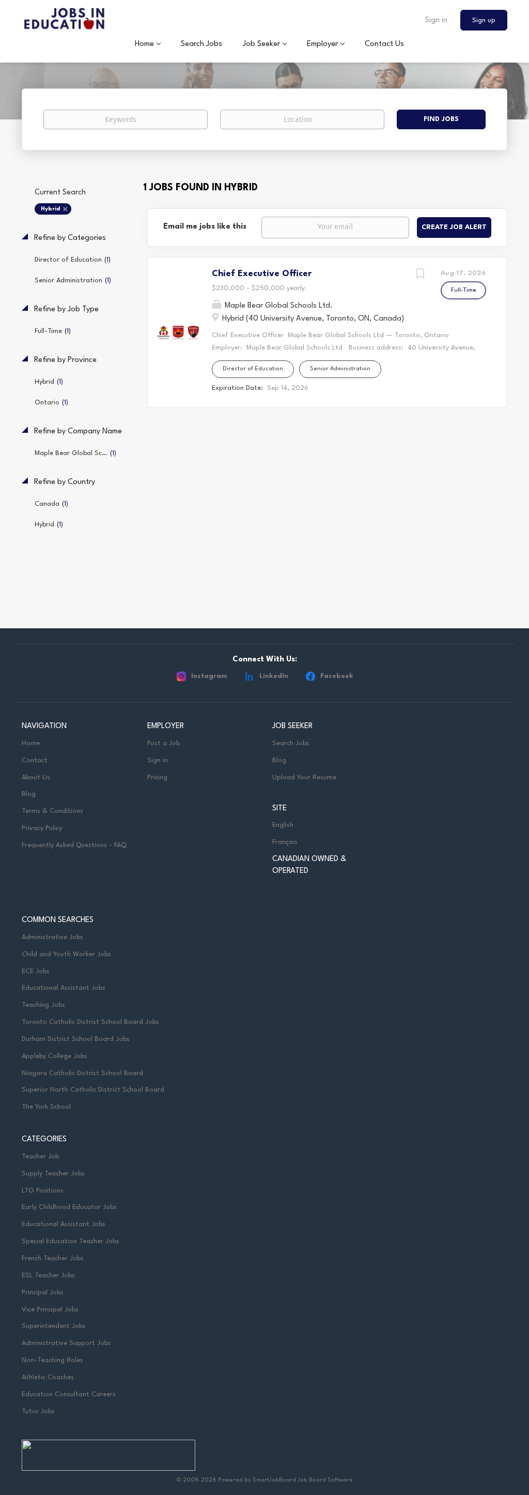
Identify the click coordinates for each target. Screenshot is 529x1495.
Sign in (436, 20)
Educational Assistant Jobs (63, 988)
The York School (46, 1107)
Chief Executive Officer (262, 273)
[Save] (420, 275)
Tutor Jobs (38, 1411)
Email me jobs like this (204, 227)
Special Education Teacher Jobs (70, 1241)
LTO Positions (43, 1190)
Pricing (157, 777)
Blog (29, 794)
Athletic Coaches (48, 1377)
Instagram (209, 676)
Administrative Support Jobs (66, 1343)
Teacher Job (40, 1156)
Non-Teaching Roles (52, 1360)
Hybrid (50, 209)
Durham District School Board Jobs (76, 1039)
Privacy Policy (42, 828)
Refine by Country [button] (63, 482)
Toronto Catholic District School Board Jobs (90, 1022)
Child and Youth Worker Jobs (66, 954)
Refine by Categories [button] (69, 238)
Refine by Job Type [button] (65, 309)
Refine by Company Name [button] (77, 431)
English (282, 825)
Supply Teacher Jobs (53, 1173)
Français (285, 842)
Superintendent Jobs (54, 1326)
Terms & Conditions (52, 811)
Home (31, 743)
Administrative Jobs (52, 937)
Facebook (336, 676)
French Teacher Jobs (53, 1258)
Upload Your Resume (304, 777)
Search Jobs (290, 743)
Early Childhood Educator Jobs (69, 1207)
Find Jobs (441, 119)
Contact (35, 760)
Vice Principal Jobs (51, 1309)
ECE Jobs (36, 971)
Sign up (483, 20)
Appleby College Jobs (54, 1056)
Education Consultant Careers (69, 1394)
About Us (36, 777)
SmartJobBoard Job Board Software (303, 1480)
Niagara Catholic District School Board (82, 1073)
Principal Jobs (43, 1292)
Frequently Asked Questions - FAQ (74, 845)
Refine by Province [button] (64, 360)
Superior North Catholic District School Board (93, 1089)
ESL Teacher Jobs (48, 1275)
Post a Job (163, 743)
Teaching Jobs (43, 1005)
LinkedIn (273, 676)
